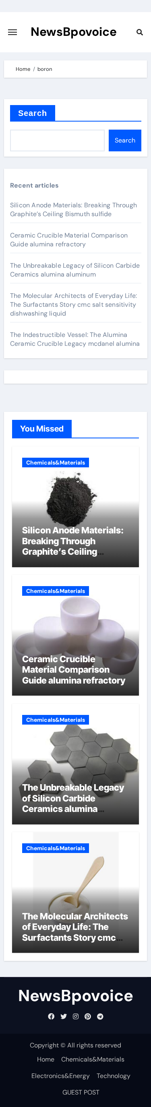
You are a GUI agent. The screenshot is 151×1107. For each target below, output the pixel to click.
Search (33, 113)
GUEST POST (80, 1092)
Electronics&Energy (60, 1076)
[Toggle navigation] (12, 32)
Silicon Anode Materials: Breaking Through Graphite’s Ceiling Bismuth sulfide (73, 209)
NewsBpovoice (74, 31)
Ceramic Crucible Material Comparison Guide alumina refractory (69, 239)
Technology (113, 1076)
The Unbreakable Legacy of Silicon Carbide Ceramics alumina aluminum (75, 270)
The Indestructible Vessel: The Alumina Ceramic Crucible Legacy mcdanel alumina (75, 339)
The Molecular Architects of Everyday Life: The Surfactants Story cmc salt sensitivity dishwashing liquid (73, 304)
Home (45, 1059)
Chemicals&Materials (55, 462)
